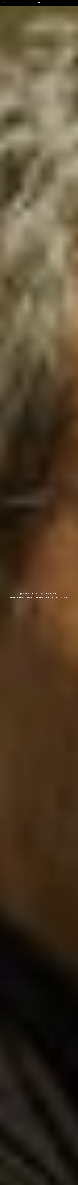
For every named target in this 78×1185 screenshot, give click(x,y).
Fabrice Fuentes (28, 593)
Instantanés (40, 593)
